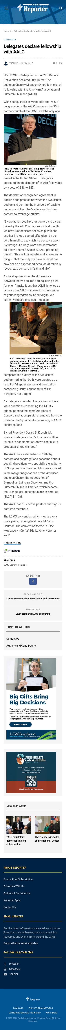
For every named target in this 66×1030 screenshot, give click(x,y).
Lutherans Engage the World (25, 1013)
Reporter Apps (12, 900)
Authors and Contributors (21, 645)
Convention (10, 40)
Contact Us (12, 638)
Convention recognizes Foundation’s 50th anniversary (32, 598)
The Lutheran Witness (41, 1008)
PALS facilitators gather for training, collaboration (16, 841)
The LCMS (13, 63)
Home (6, 31)
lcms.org (18, 1008)
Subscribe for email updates (21, 943)
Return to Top (12, 543)
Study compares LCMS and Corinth (33, 614)
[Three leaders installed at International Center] (47, 825)
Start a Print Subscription (18, 879)
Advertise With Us (14, 886)
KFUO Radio (51, 1013)
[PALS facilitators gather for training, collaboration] (18, 825)
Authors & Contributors (17, 893)
